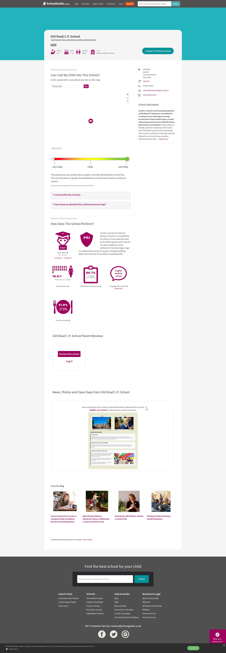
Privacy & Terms (149, 617)
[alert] (113, 648)
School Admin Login (94, 598)
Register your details (98, 410)
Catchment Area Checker (68, 598)
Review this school (69, 354)
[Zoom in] (127, 94)
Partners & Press (149, 613)
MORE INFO (118, 289)
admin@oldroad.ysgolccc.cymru (156, 90)
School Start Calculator (124, 609)
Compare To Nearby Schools (158, 51)
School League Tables (67, 602)
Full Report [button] (58, 258)
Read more (163, 139)
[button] (91, 195)
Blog (116, 598)
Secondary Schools (94, 609)
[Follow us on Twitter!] (113, 634)
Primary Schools (93, 606)
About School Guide (150, 598)
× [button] (224, 645)
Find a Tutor (63, 606)
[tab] (91, 195)
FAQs (116, 602)
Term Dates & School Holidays (126, 617)
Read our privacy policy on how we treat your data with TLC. (74, 646)
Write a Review (120, 606)
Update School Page (94, 602)
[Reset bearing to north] (127, 101)
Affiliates (146, 609)
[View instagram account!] (125, 634)
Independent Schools (95, 613)
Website (146, 81)
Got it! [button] (193, 648)
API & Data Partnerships (152, 606)
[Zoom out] (127, 98)
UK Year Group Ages (122, 613)
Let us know (87, 539)
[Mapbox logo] (56, 148)
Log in (69, 361)
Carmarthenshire (149, 95)
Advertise (146, 602)
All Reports (67, 258)
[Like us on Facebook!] (101, 634)
